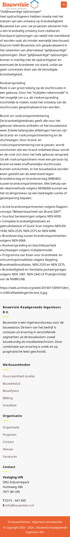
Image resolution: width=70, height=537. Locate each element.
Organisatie (11, 427)
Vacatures (10, 456)
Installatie (10, 405)
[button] (64, 5)
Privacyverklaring (19, 522)
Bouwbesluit (11, 383)
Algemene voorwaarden (47, 522)
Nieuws (8, 449)
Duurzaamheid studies (19, 376)
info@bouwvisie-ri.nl (19, 505)
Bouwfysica (11, 391)
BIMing (8, 398)
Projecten (9, 435)
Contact (8, 442)
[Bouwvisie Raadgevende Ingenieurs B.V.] (21, 4)
